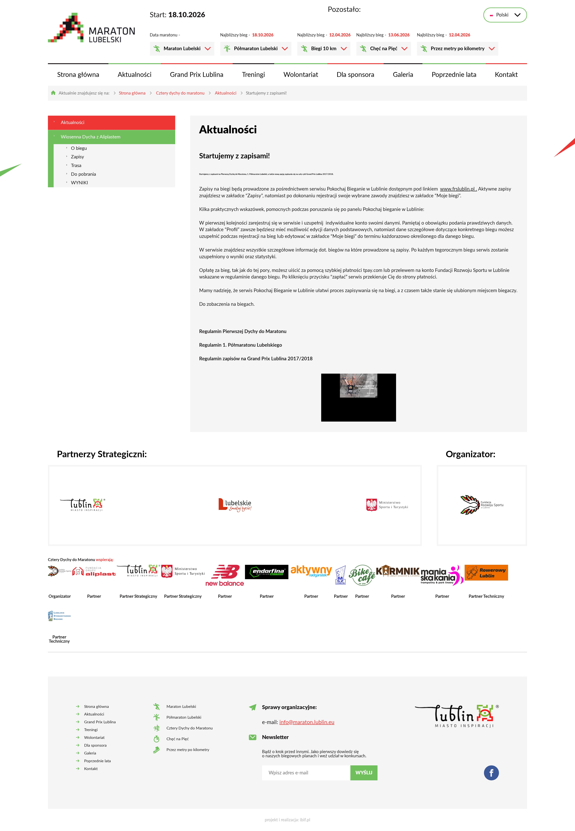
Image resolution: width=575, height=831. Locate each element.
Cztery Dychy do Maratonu (190, 728)
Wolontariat (300, 75)
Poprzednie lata (454, 75)
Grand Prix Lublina (196, 75)
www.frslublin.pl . (458, 189)
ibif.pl (305, 820)
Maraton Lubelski (182, 48)
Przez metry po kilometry (458, 48)
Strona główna (78, 75)
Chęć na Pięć (383, 48)
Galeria (403, 75)
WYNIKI (79, 183)
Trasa (76, 165)
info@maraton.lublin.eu (306, 722)
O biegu (79, 148)
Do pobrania (83, 174)
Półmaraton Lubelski (256, 48)
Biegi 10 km (323, 48)
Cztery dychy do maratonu (180, 93)
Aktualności (135, 75)
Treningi (253, 75)
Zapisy (77, 157)
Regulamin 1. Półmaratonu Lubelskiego (240, 345)
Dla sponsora (355, 75)
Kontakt (506, 75)
